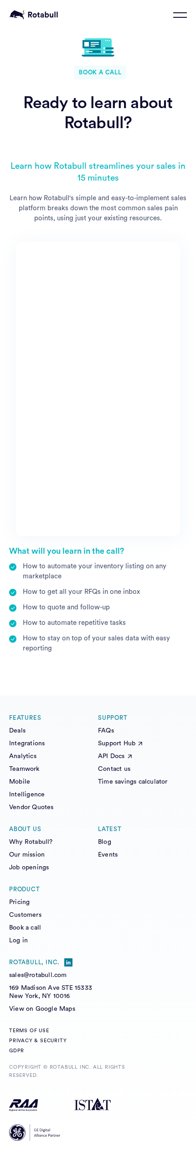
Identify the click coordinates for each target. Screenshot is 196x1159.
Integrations (27, 743)
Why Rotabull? (31, 842)
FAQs (106, 731)
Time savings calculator (133, 782)
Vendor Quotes (31, 807)
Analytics (22, 756)
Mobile (19, 782)
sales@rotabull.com (38, 975)
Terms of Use (29, 1030)
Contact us (114, 769)
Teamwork (24, 769)
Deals (17, 731)
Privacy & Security (38, 1040)
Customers (25, 915)
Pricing (19, 902)
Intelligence (27, 794)
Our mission (27, 855)
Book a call (25, 928)
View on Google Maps (42, 1009)
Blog (104, 842)
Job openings (29, 867)
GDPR (16, 1050)
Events (108, 855)
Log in (18, 940)
